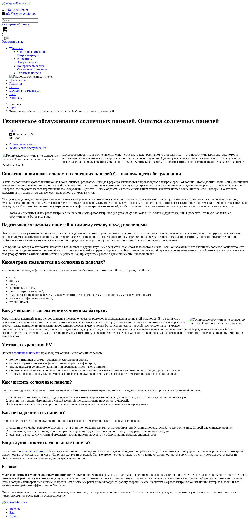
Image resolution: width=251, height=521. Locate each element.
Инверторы (25, 58)
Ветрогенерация (28, 55)
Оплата (14, 87)
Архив (13, 516)
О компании (17, 80)
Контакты (16, 97)
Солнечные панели (22, 144)
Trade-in (14, 509)
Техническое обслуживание (27, 148)
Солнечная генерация (31, 51)
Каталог (17, 48)
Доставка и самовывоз (24, 90)
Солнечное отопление (32, 69)
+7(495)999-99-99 (16, 10)
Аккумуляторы (27, 62)
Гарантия (15, 83)
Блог (12, 94)
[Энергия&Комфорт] (16, 3)
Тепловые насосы (29, 73)
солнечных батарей (35, 451)
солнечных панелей (27, 353)
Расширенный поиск (15, 24)
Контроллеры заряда (31, 66)
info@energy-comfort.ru (20, 13)
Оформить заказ (12, 41)
